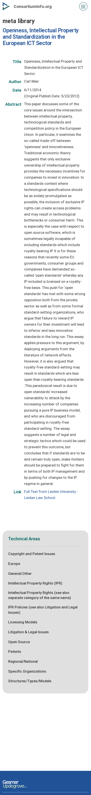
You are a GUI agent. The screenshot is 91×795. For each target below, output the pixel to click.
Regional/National (23, 661)
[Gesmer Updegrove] (15, 789)
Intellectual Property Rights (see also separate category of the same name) (39, 595)
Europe (14, 563)
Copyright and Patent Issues (31, 554)
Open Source (19, 642)
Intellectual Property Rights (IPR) (35, 583)
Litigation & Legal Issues (28, 632)
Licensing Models (22, 622)
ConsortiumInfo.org (33, 6)
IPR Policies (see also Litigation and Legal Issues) (43, 610)
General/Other (20, 573)
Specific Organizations (27, 671)
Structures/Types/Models (29, 681)
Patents (14, 651)
